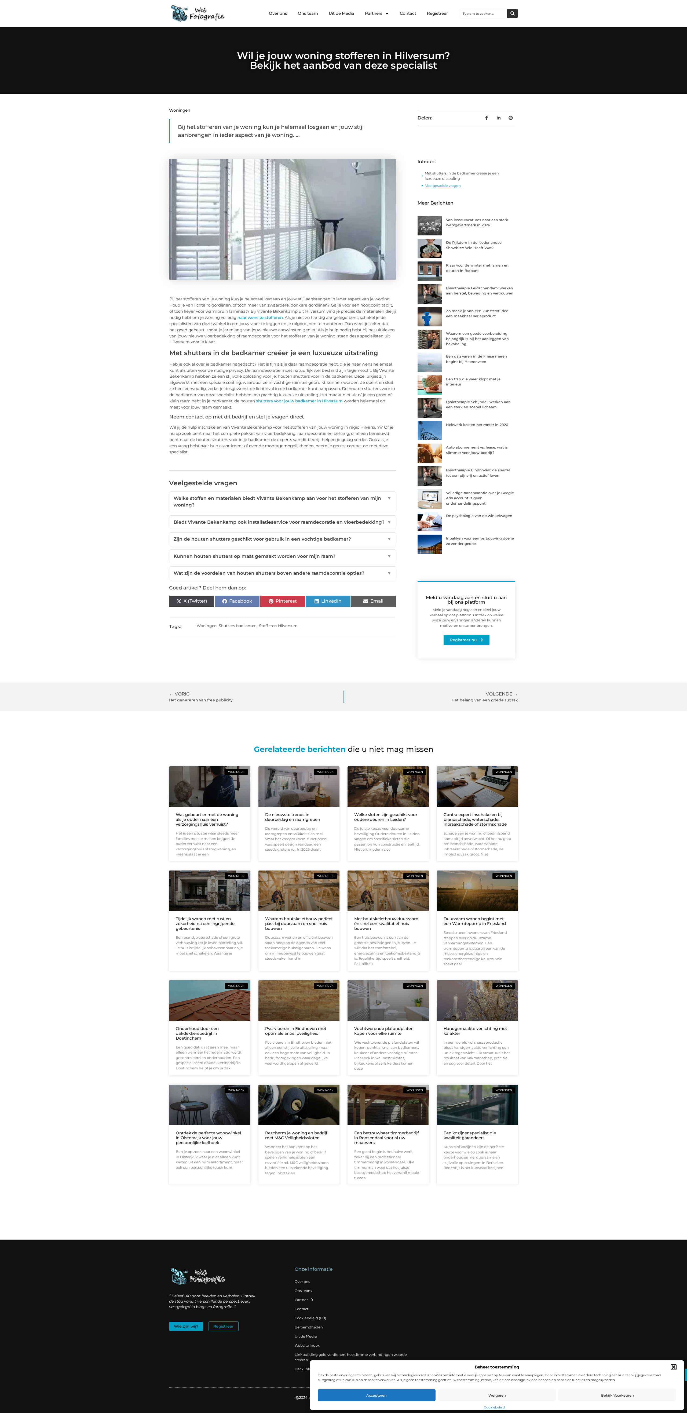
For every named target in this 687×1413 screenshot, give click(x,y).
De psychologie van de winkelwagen (479, 516)
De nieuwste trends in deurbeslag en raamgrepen (292, 817)
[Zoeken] (512, 13)
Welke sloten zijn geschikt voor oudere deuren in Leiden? (385, 817)
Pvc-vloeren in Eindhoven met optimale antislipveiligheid (295, 1031)
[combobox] (483, 13)
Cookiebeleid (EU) (310, 1318)
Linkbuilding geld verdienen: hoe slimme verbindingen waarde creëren (351, 1357)
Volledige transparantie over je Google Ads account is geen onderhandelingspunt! (480, 498)
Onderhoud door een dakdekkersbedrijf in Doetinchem (197, 1033)
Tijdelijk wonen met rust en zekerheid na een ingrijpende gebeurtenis (205, 923)
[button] (673, 1367)
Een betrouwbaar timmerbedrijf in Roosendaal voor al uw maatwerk (386, 1137)
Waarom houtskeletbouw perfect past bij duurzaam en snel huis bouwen (299, 923)
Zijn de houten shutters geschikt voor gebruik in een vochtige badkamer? (283, 539)
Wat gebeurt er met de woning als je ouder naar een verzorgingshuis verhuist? (207, 819)
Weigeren (497, 1395)
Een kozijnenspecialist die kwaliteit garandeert (470, 1135)
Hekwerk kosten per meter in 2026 (477, 425)
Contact (408, 13)
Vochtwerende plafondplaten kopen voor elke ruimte (384, 1031)
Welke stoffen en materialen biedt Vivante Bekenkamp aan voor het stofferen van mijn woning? (283, 502)
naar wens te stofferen (260, 317)
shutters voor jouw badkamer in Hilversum (299, 400)
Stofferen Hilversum (278, 625)
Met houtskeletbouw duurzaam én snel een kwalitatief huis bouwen (386, 923)
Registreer (437, 13)
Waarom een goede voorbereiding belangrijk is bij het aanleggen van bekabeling (477, 338)
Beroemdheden (309, 1327)
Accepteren (376, 1395)
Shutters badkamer (237, 625)
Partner (301, 1300)
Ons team (308, 13)
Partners (373, 13)
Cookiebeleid (494, 1407)
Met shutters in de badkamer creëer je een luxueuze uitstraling (462, 176)
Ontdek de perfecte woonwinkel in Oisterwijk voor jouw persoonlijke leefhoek (208, 1137)
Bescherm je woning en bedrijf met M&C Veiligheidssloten (296, 1135)
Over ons (278, 13)
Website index (307, 1345)
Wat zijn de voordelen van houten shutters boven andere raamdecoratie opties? (283, 573)
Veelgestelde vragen (443, 185)
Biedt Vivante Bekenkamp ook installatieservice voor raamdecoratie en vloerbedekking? (283, 522)
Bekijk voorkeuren (617, 1395)
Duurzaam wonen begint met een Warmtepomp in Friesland (475, 921)
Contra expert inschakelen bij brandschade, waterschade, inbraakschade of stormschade (475, 819)
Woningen (179, 110)
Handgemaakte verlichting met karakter (475, 1031)
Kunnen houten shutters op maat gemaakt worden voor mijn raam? (283, 556)
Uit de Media (341, 13)
